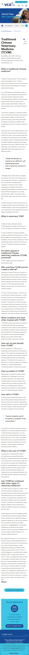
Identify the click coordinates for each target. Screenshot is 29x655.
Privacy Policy (9, 642)
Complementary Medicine (14, 590)
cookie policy (15, 648)
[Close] (27, 645)
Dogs (16, 25)
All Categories (8, 25)
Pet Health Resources (6, 31)
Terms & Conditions (18, 642)
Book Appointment (21, 2)
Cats (22, 25)
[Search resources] (26, 25)
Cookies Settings (13, 653)
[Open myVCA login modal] (19, 5)
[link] (2, 25)
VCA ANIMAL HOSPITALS (7, 634)
